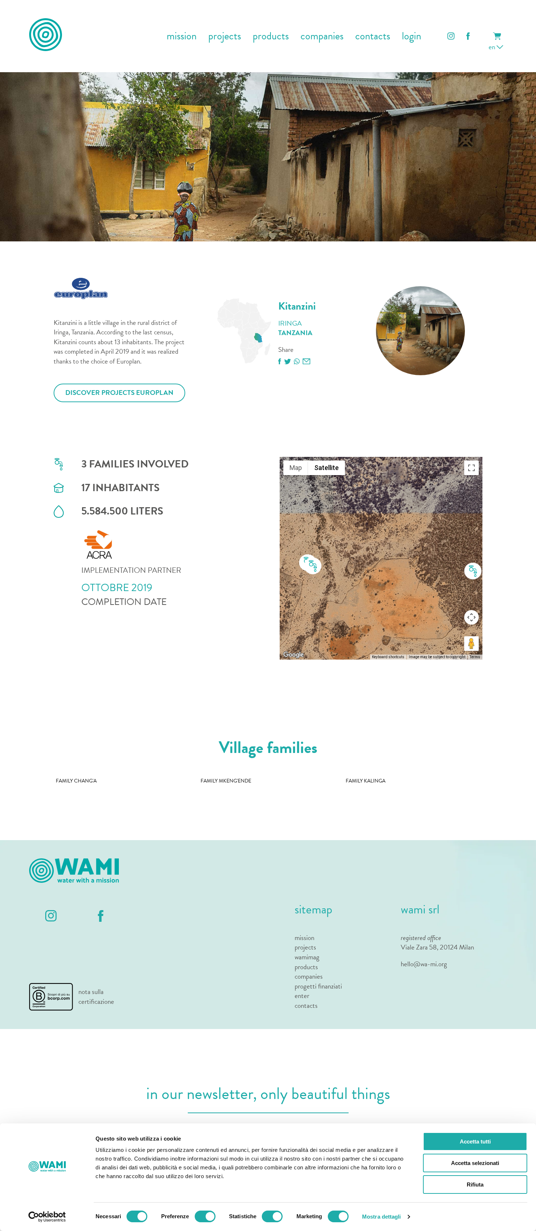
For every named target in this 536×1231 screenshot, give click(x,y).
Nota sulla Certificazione (96, 996)
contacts (372, 36)
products (271, 36)
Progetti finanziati (318, 986)
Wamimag (307, 957)
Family (76, 781)
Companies (309, 977)
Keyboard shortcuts (388, 657)
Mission (304, 938)
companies (321, 36)
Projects (305, 947)
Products (306, 967)
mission (182, 36)
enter (302, 996)
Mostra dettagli (381, 1216)
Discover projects (119, 392)
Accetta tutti (475, 1141)
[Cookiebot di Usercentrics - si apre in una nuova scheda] (47, 1216)
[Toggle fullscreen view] (471, 468)
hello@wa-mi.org (424, 964)
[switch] (205, 1216)
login (411, 36)
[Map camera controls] (471, 617)
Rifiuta (475, 1184)
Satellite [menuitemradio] (326, 467)
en (493, 47)
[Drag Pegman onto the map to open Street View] (471, 643)
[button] (473, 571)
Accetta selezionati (475, 1163)
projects (224, 36)
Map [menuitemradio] (296, 467)
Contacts (306, 1006)
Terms (475, 657)
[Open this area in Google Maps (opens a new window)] (293, 655)
